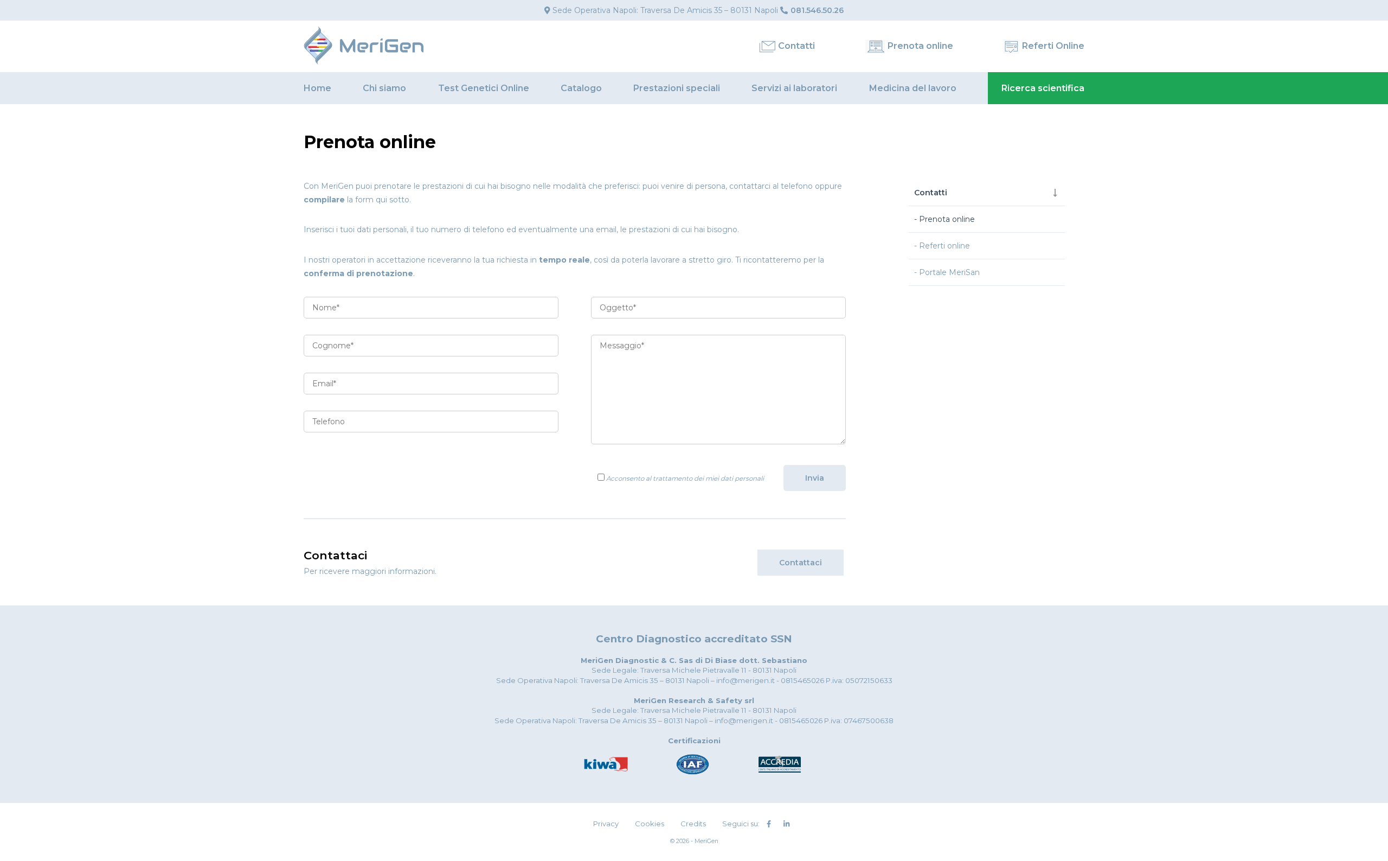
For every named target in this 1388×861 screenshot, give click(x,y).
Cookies (649, 823)
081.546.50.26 (817, 10)
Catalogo (581, 88)
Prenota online (920, 46)
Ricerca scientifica (1042, 88)
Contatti (796, 46)
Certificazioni (694, 740)
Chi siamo (384, 88)
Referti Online (1053, 46)
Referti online (944, 246)
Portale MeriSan (949, 272)
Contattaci (800, 562)
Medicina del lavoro (912, 88)
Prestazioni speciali (676, 88)
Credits (693, 823)
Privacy (606, 823)
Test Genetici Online (483, 88)
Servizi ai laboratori (794, 88)
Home (317, 88)
